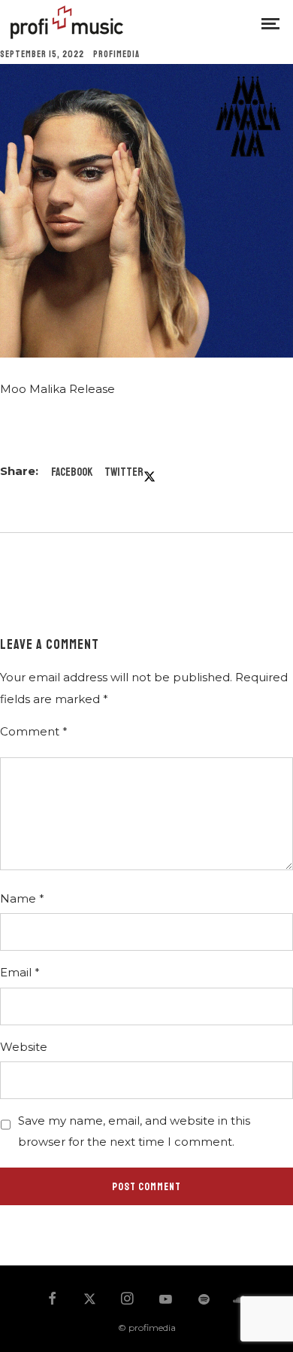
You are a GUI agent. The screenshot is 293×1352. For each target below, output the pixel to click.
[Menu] (270, 22)
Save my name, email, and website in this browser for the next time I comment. (134, 1131)
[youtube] (165, 1306)
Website (23, 1047)
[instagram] (127, 1300)
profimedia (116, 54)
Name (22, 898)
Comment (34, 731)
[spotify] (203, 1300)
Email (20, 972)
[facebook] (52, 1300)
